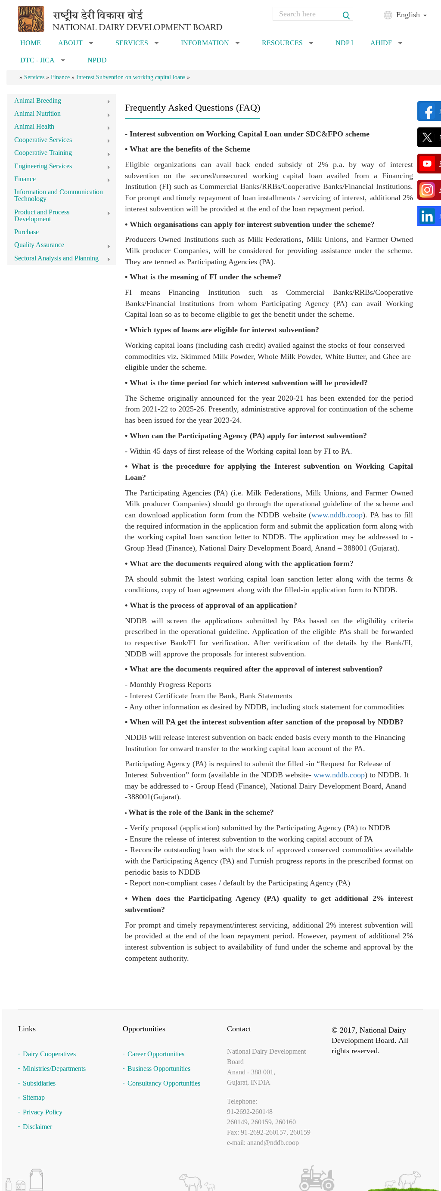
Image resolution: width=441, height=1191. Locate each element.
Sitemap (34, 1097)
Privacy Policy (42, 1112)
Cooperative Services (39, 141)
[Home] (133, 18)
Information (210, 45)
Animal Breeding (34, 102)
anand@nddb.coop (273, 1142)
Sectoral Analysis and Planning (53, 259)
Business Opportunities (158, 1068)
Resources (287, 45)
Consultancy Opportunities (163, 1083)
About (75, 45)
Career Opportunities (155, 1054)
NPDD (97, 60)
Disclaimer (37, 1126)
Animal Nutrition (34, 115)
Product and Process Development (38, 215)
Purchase (26, 231)
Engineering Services (39, 167)
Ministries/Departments (54, 1068)
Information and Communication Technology (58, 195)
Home (30, 42)
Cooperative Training (39, 154)
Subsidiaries (39, 1083)
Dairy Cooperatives (49, 1054)
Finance (60, 77)
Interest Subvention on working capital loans (130, 77)
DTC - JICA (42, 62)
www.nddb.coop (337, 514)
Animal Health (30, 128)
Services (136, 45)
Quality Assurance (35, 246)
